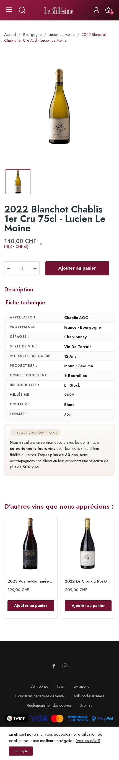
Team (60, 686)
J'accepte (21, 751)
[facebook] (54, 666)
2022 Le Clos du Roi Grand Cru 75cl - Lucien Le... (88, 581)
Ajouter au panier (77, 268)
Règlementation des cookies (49, 705)
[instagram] (65, 666)
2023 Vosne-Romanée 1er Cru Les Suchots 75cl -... (30, 581)
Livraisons (81, 686)
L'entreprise (39, 686)
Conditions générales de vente (39, 696)
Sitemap (86, 705)
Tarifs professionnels (88, 696)
